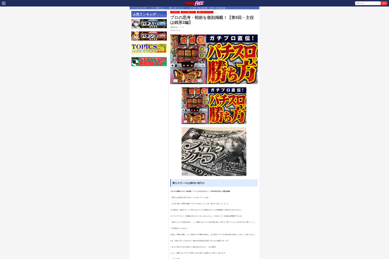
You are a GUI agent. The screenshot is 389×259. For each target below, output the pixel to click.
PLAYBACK (175, 12)
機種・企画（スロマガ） (205, 12)
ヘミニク (181, 27)
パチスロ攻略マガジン (188, 12)
